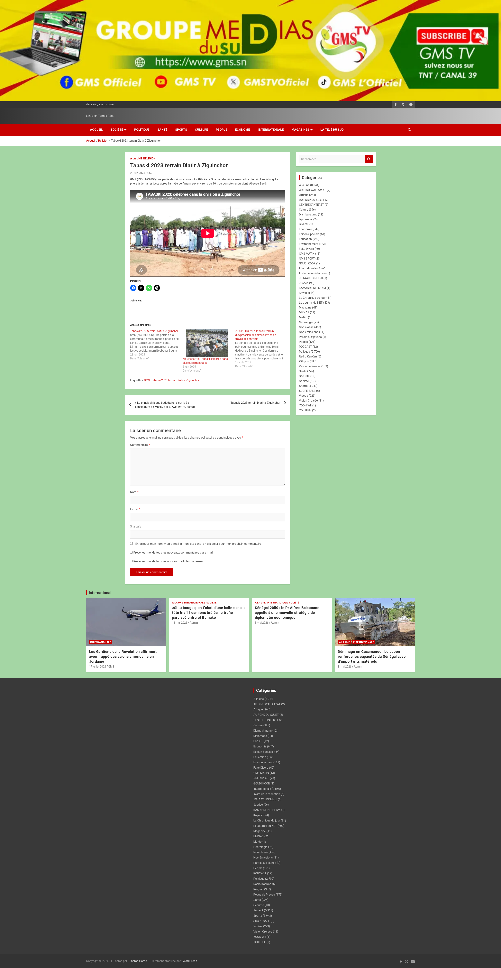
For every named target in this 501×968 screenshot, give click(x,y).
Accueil (96, 129)
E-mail (135, 509)
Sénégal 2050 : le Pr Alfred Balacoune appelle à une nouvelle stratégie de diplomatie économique (287, 612)
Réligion (149, 158)
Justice (303, 283)
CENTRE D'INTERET (311, 204)
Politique (142, 129)
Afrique (303, 195)
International (100, 592)
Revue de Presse (310, 366)
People (221, 129)
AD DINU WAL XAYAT (312, 190)
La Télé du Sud (332, 129)
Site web (135, 526)
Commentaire (140, 445)
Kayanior (304, 293)
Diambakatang (308, 214)
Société (117, 129)
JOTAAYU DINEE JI (311, 278)
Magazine (305, 307)
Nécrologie (306, 322)
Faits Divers (306, 249)
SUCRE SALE (307, 391)
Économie (242, 129)
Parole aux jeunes (310, 337)
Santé (162, 129)
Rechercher (369, 159)
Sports (181, 129)
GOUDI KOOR (307, 263)
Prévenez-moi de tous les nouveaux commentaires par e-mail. (173, 552)
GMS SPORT (307, 258)
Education (305, 239)
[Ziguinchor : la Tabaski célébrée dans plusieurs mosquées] (207, 343)
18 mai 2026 (179, 622)
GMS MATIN (306, 253)
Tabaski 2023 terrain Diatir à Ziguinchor (175, 380)
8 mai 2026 (262, 622)
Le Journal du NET (311, 302)
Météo (303, 317)
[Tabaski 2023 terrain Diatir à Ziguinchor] (156, 344)
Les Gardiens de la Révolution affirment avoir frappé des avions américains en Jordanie (123, 656)
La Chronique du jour (312, 297)
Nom (134, 492)
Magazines (300, 129)
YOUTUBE (305, 410)
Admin (194, 622)
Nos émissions (308, 332)
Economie (305, 229)
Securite (304, 376)
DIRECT (304, 224)
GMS (150, 173)
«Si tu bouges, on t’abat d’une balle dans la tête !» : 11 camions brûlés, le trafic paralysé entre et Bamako (208, 612)
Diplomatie (306, 219)
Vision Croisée (308, 400)
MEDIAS (304, 312)
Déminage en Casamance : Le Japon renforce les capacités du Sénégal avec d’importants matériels (372, 656)
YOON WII (305, 405)
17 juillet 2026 (97, 666)
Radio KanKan (308, 356)
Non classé (306, 327)
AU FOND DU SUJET (311, 200)
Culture (201, 129)
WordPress (190, 961)
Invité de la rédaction (312, 273)
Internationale (271, 129)
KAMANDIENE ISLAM (312, 288)
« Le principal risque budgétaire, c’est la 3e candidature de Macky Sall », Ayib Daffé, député (165, 405)
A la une (136, 158)
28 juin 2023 (137, 173)
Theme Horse (138, 961)
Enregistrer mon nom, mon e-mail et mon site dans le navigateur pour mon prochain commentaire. (198, 544)
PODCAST (305, 346)
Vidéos (303, 395)
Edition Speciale (309, 234)
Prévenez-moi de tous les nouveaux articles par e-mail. (168, 561)
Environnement (308, 244)
